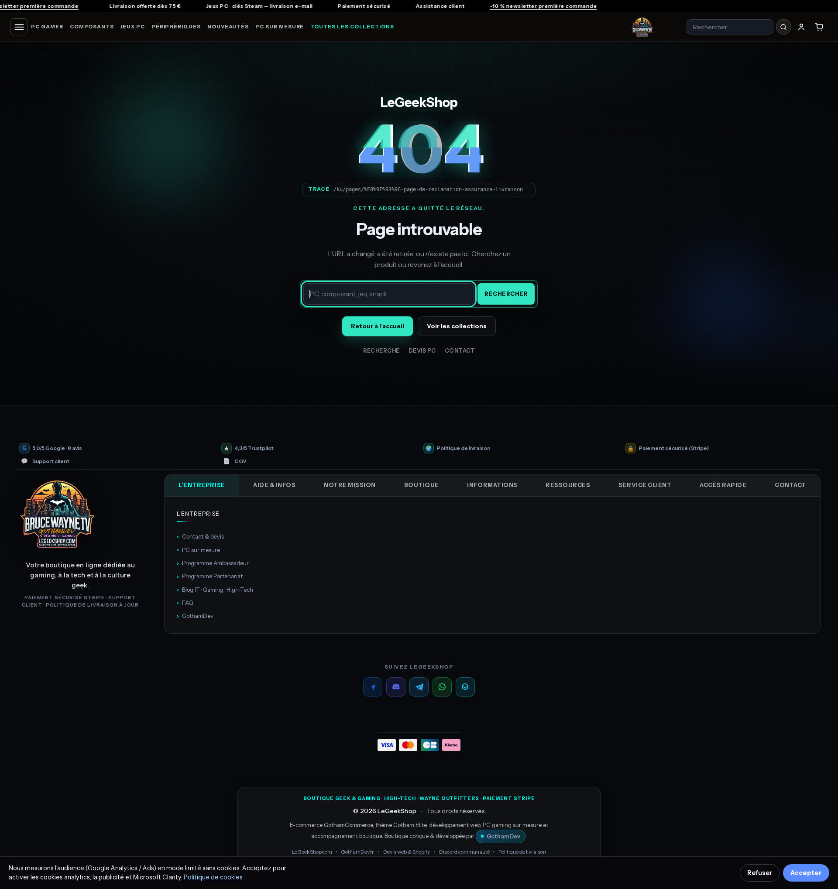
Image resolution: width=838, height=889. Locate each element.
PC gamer (47, 27)
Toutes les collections (352, 27)
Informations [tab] (492, 484)
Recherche (381, 350)
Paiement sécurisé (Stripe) (674, 448)
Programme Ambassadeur (213, 562)
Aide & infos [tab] (274, 484)
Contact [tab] (790, 484)
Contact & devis (200, 536)
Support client (50, 461)
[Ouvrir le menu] (18, 26)
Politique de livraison (463, 448)
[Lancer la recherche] (783, 26)
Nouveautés (228, 27)
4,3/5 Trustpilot (254, 448)
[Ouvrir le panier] (819, 27)
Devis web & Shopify (406, 851)
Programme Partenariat (210, 576)
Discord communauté (464, 851)
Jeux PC (132, 27)
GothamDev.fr (357, 851)
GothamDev (195, 615)
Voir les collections (457, 326)
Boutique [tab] (421, 484)
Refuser (759, 873)
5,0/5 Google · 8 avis (57, 448)
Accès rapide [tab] (723, 484)
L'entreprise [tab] (202, 484)
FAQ (185, 602)
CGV (240, 461)
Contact (460, 350)
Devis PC (422, 350)
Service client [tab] (644, 484)
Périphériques (176, 27)
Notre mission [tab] (350, 484)
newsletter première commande (475, 6)
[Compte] (801, 27)
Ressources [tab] (568, 484)
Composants (92, 27)
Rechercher (506, 294)
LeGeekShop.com (312, 851)
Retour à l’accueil (377, 326)
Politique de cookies (213, 877)
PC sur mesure (279, 27)
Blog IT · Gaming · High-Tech (215, 589)
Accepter (805, 873)
